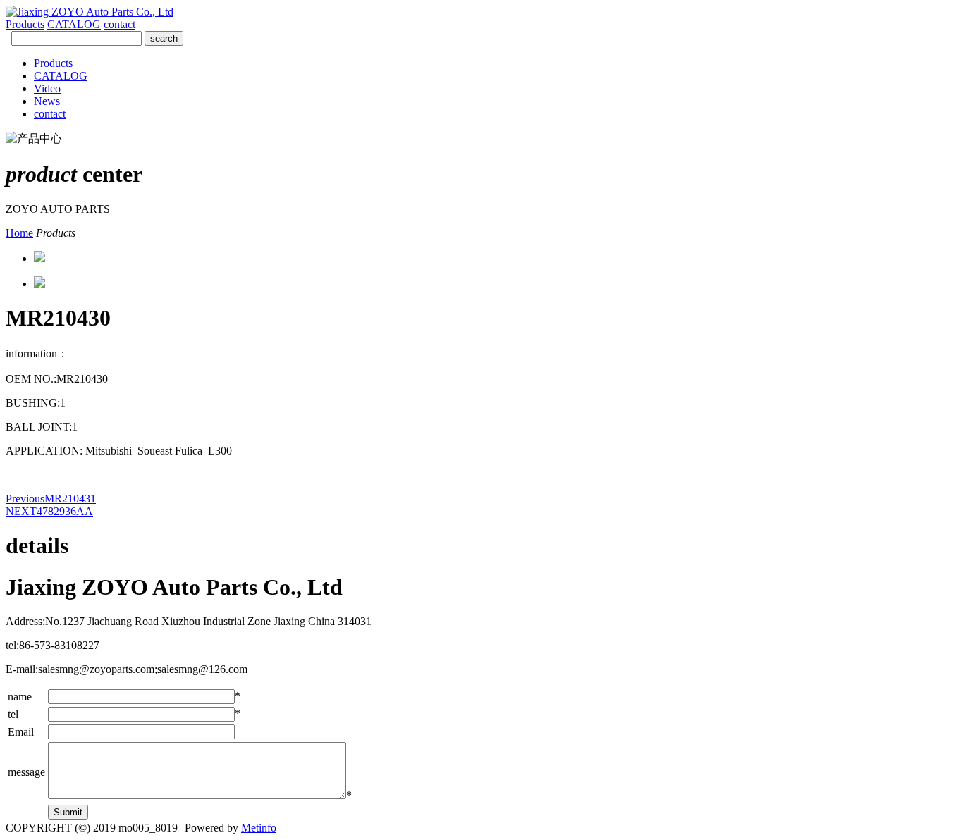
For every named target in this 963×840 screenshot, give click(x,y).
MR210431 (51, 499)
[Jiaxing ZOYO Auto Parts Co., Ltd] (89, 12)
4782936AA (49, 511)
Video (47, 88)
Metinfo (258, 828)
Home (19, 233)
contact (119, 24)
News (47, 101)
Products (25, 24)
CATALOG (74, 24)
